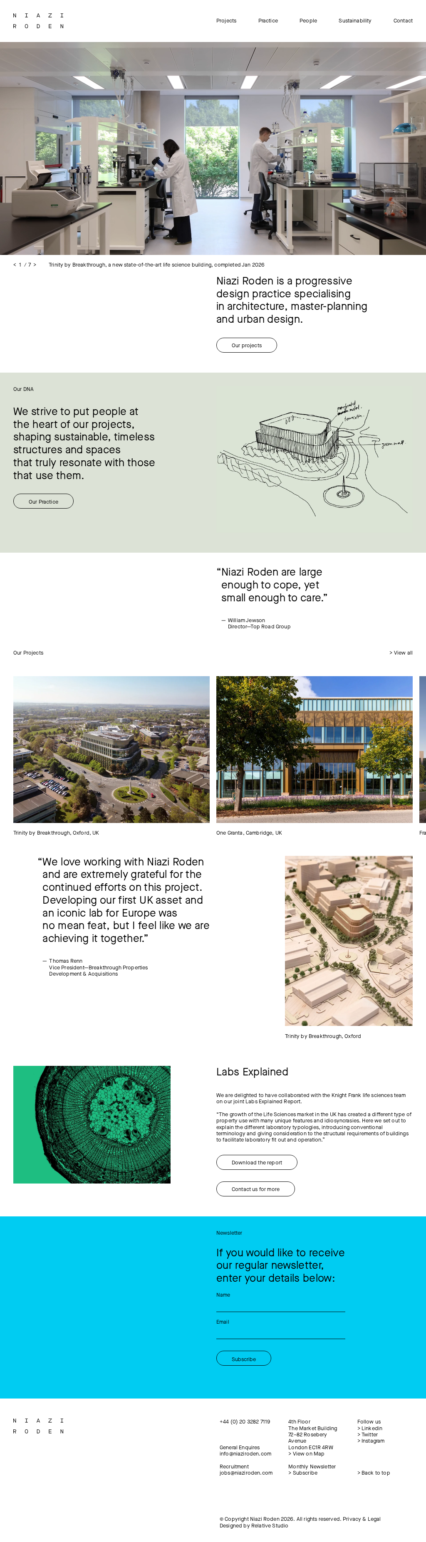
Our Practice (43, 501)
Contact (403, 20)
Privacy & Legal (362, 1518)
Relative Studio (269, 1525)
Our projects (247, 345)
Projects (226, 20)
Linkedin (370, 1428)
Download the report (257, 1162)
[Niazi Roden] (38, 20)
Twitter (367, 1434)
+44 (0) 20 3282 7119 (245, 1421)
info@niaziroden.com (245, 1453)
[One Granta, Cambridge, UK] (314, 749)
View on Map (306, 1453)
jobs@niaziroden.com (246, 1472)
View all (401, 652)
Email (222, 1322)
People (308, 20)
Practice (268, 20)
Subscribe (302, 1472)
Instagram (371, 1441)
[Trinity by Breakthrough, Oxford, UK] (111, 749)
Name (223, 1295)
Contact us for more (256, 1189)
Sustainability (355, 20)
